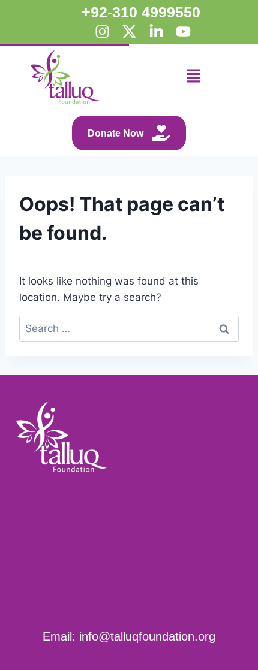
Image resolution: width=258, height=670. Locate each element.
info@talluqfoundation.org (147, 636)
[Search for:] (129, 328)
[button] (193, 77)
